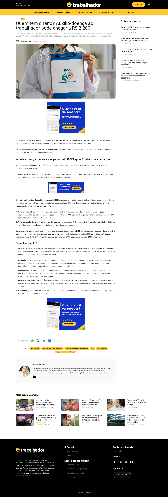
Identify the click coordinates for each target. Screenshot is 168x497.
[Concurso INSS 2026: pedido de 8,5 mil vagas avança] (116, 404)
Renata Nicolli (26, 41)
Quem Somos (72, 451)
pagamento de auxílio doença (65, 352)
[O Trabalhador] (84, 4)
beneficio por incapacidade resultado (77, 348)
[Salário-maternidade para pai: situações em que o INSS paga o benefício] (70, 420)
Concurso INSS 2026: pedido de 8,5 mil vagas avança (136, 402)
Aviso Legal (71, 477)
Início (17, 19)
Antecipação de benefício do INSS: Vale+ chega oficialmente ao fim (135, 39)
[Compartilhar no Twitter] (38, 341)
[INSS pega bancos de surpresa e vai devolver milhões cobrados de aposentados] (116, 420)
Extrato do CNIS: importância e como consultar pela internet (136, 28)
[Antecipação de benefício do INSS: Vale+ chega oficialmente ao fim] (70, 404)
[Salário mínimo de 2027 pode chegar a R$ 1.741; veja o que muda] (25, 420)
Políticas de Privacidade (77, 469)
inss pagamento (102, 348)
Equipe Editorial (73, 455)
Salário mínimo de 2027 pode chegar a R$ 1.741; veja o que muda (46, 417)
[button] (149, 4)
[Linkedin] (34, 377)
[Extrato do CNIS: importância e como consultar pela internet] (25, 404)
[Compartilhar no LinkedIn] (44, 341)
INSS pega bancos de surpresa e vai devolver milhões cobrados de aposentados (135, 75)
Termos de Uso (73, 465)
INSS (22, 19)
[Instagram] (120, 462)
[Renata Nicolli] (18, 41)
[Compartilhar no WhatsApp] (32, 341)
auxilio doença (35, 348)
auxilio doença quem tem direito (52, 348)
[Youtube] (131, 462)
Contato (118, 451)
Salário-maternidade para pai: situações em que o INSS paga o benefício (134, 62)
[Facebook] (114, 462)
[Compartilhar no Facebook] (49, 341)
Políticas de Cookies (75, 473)
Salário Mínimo (41, 423)
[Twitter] (126, 462)
